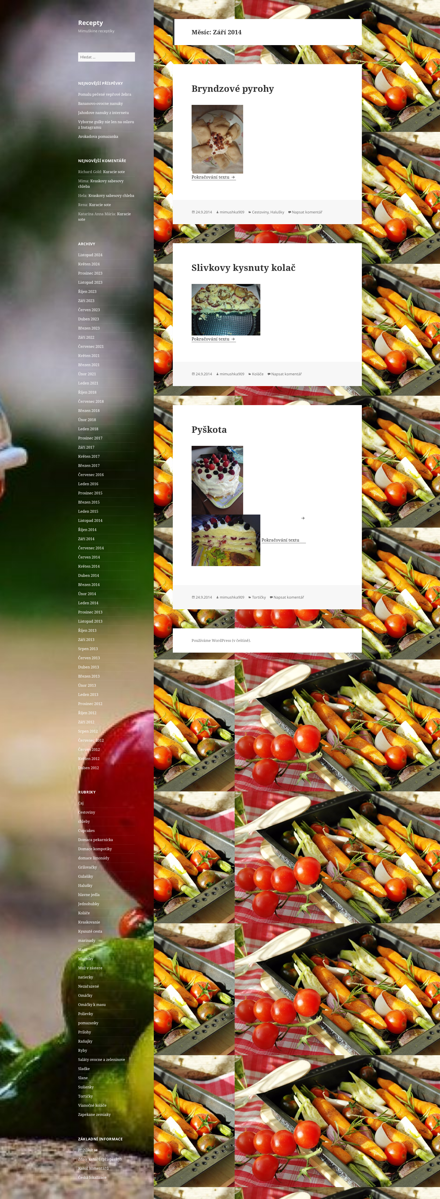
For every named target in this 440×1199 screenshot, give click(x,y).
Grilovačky (87, 867)
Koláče (84, 913)
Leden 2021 (88, 383)
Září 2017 (86, 447)
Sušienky (86, 1087)
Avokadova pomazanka (98, 136)
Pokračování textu (214, 177)
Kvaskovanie (89, 922)
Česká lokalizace (92, 1177)
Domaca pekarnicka (95, 839)
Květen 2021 (89, 355)
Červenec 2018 (91, 401)
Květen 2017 (89, 456)
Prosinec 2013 (90, 612)
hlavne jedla (89, 894)
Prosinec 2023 (90, 273)
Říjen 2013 (87, 630)
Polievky (85, 1013)
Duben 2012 (88, 767)
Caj (81, 803)
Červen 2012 (89, 749)
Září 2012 (86, 722)
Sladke (84, 1068)
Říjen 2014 (87, 529)
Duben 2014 (88, 575)
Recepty (90, 22)
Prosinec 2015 (90, 493)
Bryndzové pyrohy (233, 88)
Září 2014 (86, 538)
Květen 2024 (89, 264)
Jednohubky (88, 903)
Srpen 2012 (88, 731)
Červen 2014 (89, 557)
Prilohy (84, 1032)
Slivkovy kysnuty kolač (244, 267)
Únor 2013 (87, 685)
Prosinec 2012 (90, 703)
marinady (86, 940)
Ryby (82, 1050)
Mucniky (85, 958)
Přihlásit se (88, 1150)
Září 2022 (86, 337)
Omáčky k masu (92, 1004)
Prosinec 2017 (90, 438)
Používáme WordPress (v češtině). (221, 640)
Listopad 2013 (90, 621)
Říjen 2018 (87, 392)
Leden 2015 (88, 511)
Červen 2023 (89, 309)
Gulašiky (85, 876)
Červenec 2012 (91, 740)
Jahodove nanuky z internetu (103, 112)
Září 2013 (86, 639)
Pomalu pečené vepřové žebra (104, 94)
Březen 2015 (89, 502)
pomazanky (88, 1022)
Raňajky (85, 1041)
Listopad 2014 (90, 520)
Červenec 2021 (91, 346)
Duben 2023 (88, 319)
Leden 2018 (88, 428)
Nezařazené (88, 986)
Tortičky (85, 1096)
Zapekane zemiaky (94, 1114)
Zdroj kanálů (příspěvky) (99, 1159)
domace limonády (93, 858)
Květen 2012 (89, 758)
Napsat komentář (307, 212)
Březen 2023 (89, 328)
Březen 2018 (89, 410)
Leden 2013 (88, 694)
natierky (85, 977)
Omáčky (85, 995)
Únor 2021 (87, 373)
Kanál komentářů (93, 1168)
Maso (82, 949)
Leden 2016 (88, 483)
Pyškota (209, 429)
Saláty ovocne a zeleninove (101, 1059)
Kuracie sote (114, 171)
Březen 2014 (89, 584)
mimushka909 (232, 212)
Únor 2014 (87, 593)
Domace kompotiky (95, 848)
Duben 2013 (88, 667)
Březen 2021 (89, 364)
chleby (84, 821)
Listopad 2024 (90, 254)
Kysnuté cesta (90, 931)
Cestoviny (86, 812)
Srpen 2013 (88, 648)
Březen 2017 (89, 465)
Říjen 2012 (87, 712)
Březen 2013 (89, 676)
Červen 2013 (89, 657)
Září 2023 (86, 300)
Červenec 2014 (91, 547)
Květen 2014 (89, 566)
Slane (83, 1077)
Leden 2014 (88, 602)
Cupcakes (86, 830)
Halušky (85, 885)
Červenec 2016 (91, 474)
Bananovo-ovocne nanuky (100, 103)
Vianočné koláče (92, 1105)
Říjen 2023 (87, 291)
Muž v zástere (90, 967)
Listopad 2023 (90, 282)
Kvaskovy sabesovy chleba (111, 195)
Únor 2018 (87, 419)
